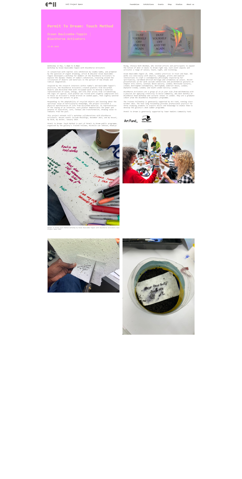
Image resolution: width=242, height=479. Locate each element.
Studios (179, 4)
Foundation (134, 4)
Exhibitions (148, 4)
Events (161, 4)
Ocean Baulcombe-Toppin (67, 34)
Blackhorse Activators (66, 39)
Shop (170, 4)
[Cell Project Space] (53, 5)
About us (190, 4)
